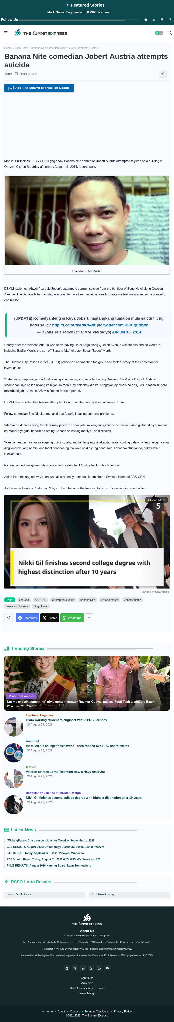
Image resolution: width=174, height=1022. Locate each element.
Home (7, 47)
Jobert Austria (132, 599)
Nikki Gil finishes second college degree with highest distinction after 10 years (84, 797)
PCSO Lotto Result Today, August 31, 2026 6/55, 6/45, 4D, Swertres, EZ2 (54, 859)
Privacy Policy (123, 1011)
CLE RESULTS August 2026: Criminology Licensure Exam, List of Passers (55, 846)
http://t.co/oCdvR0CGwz (74, 325)
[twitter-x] (75, 968)
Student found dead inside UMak (78, 12)
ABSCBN (40, 599)
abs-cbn (24, 599)
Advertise (87, 983)
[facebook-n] (146, 20)
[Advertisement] (87, 124)
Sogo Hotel (21, 47)
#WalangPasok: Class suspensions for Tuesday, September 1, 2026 (50, 840)
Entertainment (109, 599)
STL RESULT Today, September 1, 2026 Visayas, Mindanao (45, 853)
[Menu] (5, 33)
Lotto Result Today (19, 894)
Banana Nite (87, 599)
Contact (75, 1011)
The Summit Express (95, 1015)
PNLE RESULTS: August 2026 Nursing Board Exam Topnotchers (49, 865)
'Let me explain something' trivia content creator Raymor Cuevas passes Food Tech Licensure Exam (80, 701)
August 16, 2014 (126, 332)
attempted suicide (63, 599)
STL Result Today (103, 894)
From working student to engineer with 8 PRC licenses (66, 719)
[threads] (170, 20)
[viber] (99, 968)
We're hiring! (87, 993)
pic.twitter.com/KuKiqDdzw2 (122, 325)
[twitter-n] (154, 20)
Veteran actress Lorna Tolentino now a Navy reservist (65, 771)
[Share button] (89, 617)
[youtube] (107, 968)
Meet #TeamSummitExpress (87, 988)
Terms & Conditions (97, 1011)
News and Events (17, 606)
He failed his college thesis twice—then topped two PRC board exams (77, 745)
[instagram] (162, 20)
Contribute (87, 978)
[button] (159, 33)
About (61, 1011)
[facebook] (67, 968)
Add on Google (40, 88)
